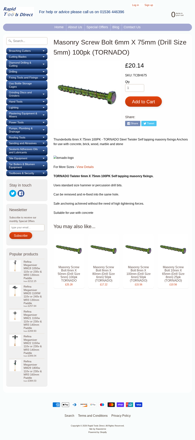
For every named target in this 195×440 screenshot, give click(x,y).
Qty (127, 81)
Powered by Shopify (97, 432)
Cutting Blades (28, 57)
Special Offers (97, 27)
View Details (85, 167)
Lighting (28, 108)
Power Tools (28, 123)
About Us (75, 27)
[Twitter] (12, 193)
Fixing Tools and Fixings (28, 78)
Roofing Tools (28, 138)
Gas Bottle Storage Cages (20, 85)
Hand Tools (28, 102)
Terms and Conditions (93, 415)
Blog (115, 27)
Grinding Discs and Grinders (28, 94)
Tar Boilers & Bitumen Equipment (28, 166)
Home (59, 27)
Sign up (149, 5)
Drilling (28, 72)
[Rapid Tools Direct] (18, 12)
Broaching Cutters (28, 51)
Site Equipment (28, 159)
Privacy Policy (121, 415)
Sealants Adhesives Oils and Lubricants (28, 151)
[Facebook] (21, 193)
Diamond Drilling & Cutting (28, 64)
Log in (135, 5)
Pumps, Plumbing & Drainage (28, 130)
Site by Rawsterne (97, 429)
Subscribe (21, 235)
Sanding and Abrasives (28, 144)
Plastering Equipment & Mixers (28, 115)
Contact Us (132, 27)
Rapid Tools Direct (96, 426)
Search (69, 415)
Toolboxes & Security (28, 174)
